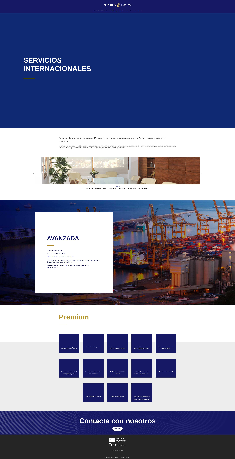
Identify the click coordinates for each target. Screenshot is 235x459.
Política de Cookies (125, 457)
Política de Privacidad (109, 457)
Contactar (117, 429)
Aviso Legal (117, 457)
